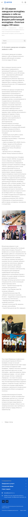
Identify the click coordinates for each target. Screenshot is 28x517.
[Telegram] (7, 501)
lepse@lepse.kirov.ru (9, 493)
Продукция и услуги (8, 483)
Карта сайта (23, 510)
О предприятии (6, 480)
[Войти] (25, 2)
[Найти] (25, 40)
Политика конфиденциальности (10, 510)
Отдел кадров (6, 489)
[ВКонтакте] (3, 501)
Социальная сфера (7, 486)
